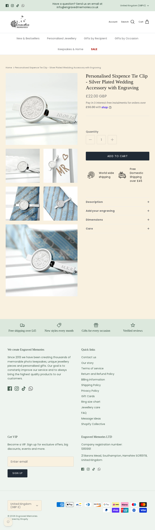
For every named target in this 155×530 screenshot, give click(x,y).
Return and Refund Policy (97, 374)
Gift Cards (88, 396)
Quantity (92, 132)
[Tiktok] (17, 5)
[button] (117, 201)
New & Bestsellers (28, 38)
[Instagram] (12, 5)
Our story (87, 363)
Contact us (88, 357)
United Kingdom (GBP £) (133, 5)
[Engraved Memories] (20, 22)
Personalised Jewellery (61, 38)
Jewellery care (90, 407)
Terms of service (92, 368)
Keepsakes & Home (70, 49)
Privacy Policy (90, 391)
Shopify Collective (93, 424)
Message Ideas (91, 418)
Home (9, 67)
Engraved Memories (26, 516)
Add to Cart (117, 156)
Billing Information (93, 379)
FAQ (84, 413)
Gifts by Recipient (95, 38)
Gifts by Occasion (126, 38)
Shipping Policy (91, 385)
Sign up (17, 473)
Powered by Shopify (18, 519)
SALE (94, 49)
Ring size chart (90, 402)
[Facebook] (7, 5)
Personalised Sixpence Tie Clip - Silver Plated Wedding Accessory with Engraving (58, 67)
